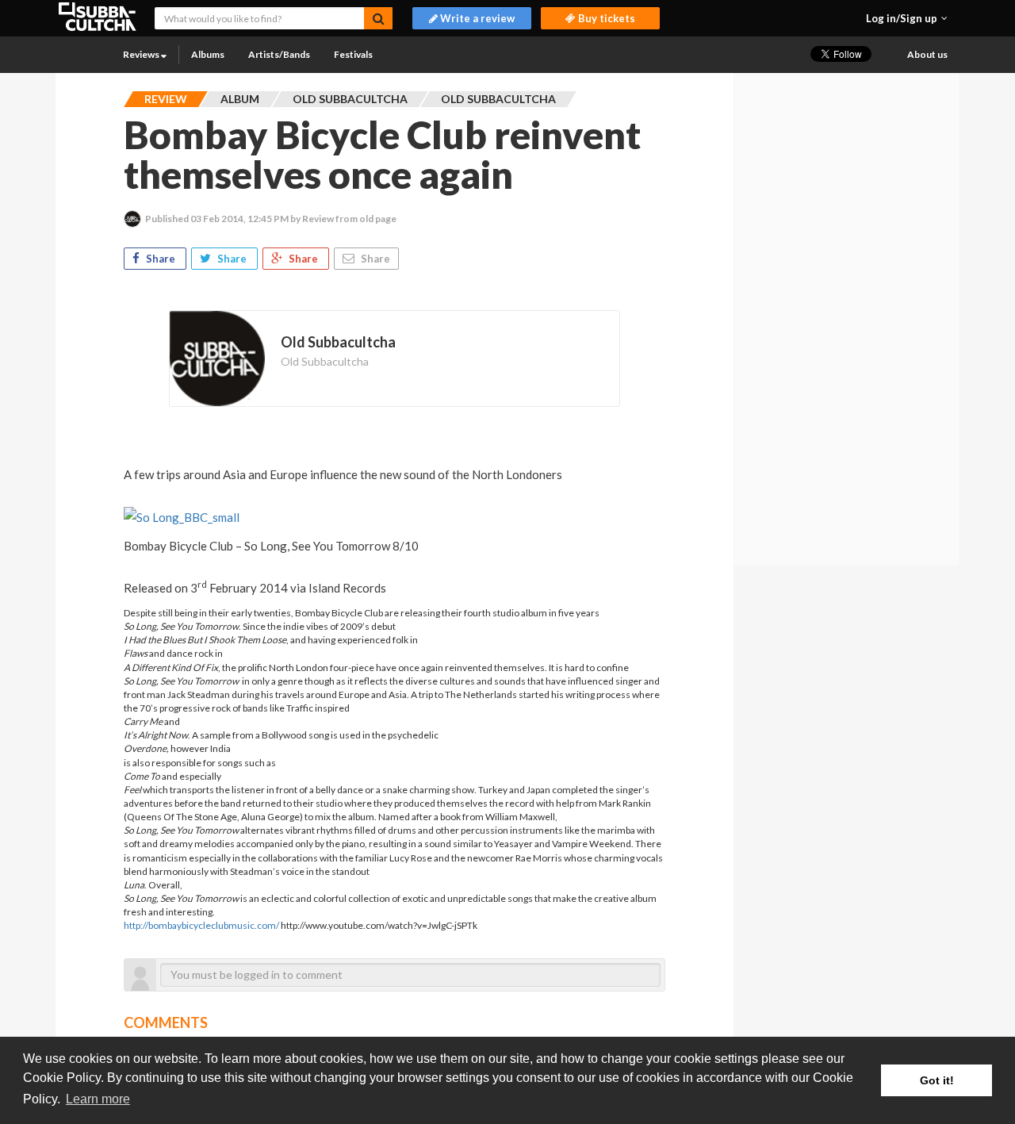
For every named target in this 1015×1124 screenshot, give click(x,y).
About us (927, 54)
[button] (906, 18)
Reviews (142, 54)
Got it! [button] (937, 1080)
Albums (207, 54)
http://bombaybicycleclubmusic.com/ (201, 925)
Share (161, 258)
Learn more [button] (98, 1099)
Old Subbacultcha (325, 361)
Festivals (353, 54)
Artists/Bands (279, 54)
